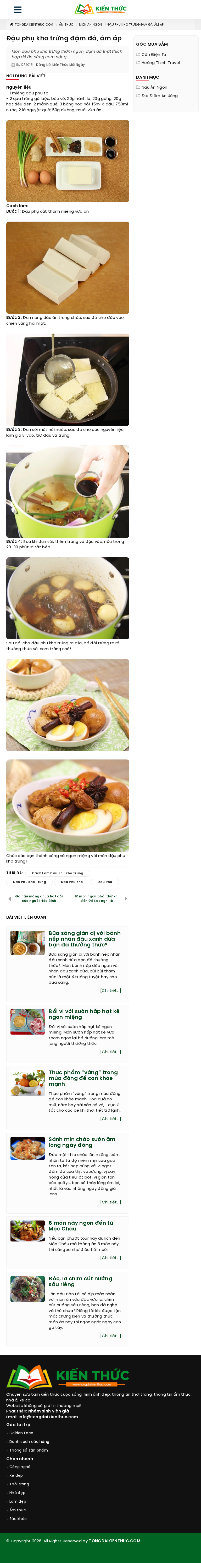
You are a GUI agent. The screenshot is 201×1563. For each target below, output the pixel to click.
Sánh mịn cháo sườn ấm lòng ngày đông (82, 1142)
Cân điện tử (154, 55)
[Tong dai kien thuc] (100, 9)
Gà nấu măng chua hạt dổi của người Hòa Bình (39, 899)
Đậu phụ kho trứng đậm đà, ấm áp (136, 24)
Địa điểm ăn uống (160, 96)
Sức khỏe (18, 1519)
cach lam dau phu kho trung (57, 873)
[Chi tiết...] (110, 991)
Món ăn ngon (90, 24)
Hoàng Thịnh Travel (161, 63)
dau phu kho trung (29, 882)
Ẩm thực (66, 24)
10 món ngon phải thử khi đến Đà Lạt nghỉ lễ (97, 899)
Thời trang (19, 1484)
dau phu (105, 882)
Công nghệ (20, 1467)
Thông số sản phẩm (28, 1451)
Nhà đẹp (17, 1493)
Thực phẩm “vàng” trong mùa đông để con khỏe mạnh (83, 1078)
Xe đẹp (16, 1476)
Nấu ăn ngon (154, 87)
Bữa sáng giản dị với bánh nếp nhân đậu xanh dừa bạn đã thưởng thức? (85, 939)
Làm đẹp (17, 1502)
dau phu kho (72, 882)
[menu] (17, 11)
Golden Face (21, 1433)
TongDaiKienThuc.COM (34, 24)
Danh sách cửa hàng (29, 1442)
